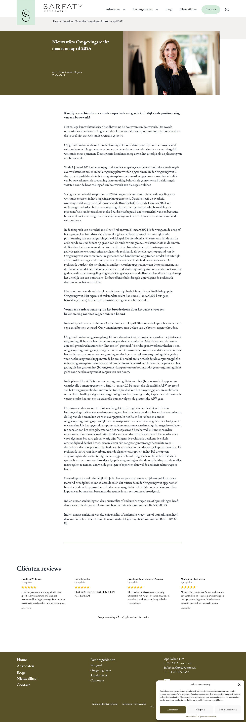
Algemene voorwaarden (207, 716)
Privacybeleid (191, 716)
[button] (239, 684)
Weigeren (200, 709)
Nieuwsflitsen (188, 9)
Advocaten (113, 9)
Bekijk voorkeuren (228, 709)
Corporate (97, 680)
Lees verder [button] (26, 608)
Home (56, 21)
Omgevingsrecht (100, 670)
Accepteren (172, 709)
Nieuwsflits (67, 21)
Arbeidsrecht (98, 675)
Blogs (169, 9)
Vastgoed (96, 665)
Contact (211, 9)
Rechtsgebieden (142, 9)
